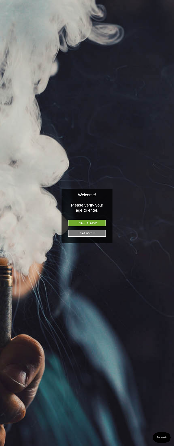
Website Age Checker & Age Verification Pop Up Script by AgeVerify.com (170, 445)
